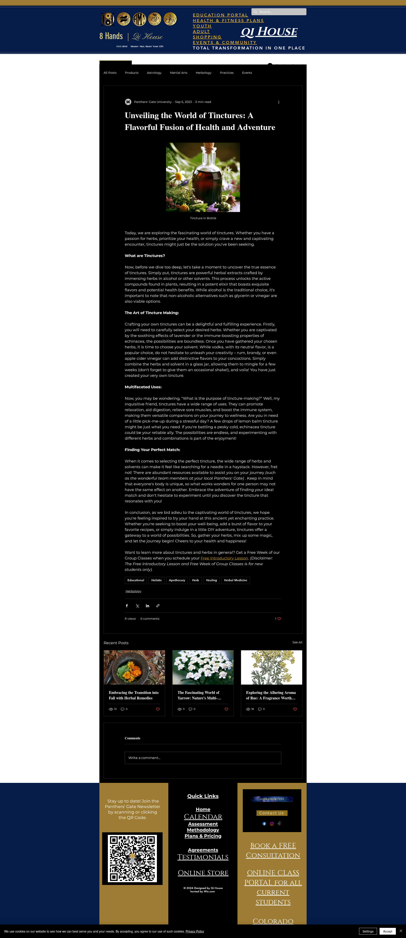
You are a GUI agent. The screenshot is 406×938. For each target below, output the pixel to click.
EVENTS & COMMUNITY (225, 42)
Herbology (203, 73)
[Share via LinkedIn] (147, 606)
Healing (211, 580)
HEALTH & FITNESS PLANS (228, 20)
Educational (136, 580)
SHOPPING (207, 37)
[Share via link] (158, 606)
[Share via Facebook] (127, 606)
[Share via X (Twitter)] (137, 606)
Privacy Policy (195, 931)
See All (297, 642)
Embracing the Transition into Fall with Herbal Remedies (134, 695)
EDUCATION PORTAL (220, 15)
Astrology (154, 73)
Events (247, 73)
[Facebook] (264, 823)
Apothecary (177, 580)
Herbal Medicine (235, 580)
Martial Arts (178, 73)
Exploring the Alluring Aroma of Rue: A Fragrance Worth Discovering (271, 695)
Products (132, 73)
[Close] (400, 931)
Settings (368, 931)
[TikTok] (279, 823)
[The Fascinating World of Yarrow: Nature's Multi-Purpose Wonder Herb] (203, 667)
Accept (387, 931)
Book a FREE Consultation (273, 850)
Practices (227, 73)
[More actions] (278, 101)
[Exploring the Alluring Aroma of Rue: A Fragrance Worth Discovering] (271, 667)
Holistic (156, 580)
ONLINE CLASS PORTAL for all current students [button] (273, 887)
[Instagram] (272, 823)
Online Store (203, 873)
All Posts (110, 73)
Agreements (203, 850)
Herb (195, 580)
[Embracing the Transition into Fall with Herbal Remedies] (134, 667)
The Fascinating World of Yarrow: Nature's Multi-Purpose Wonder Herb (198, 695)
